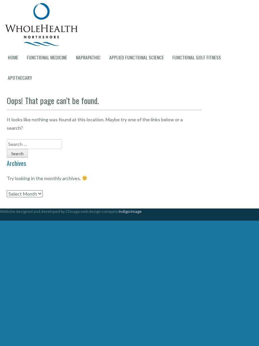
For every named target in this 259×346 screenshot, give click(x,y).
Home (13, 57)
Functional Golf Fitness (196, 57)
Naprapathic (88, 57)
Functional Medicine (47, 57)
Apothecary (20, 77)
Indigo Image (130, 211)
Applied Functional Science (136, 57)
